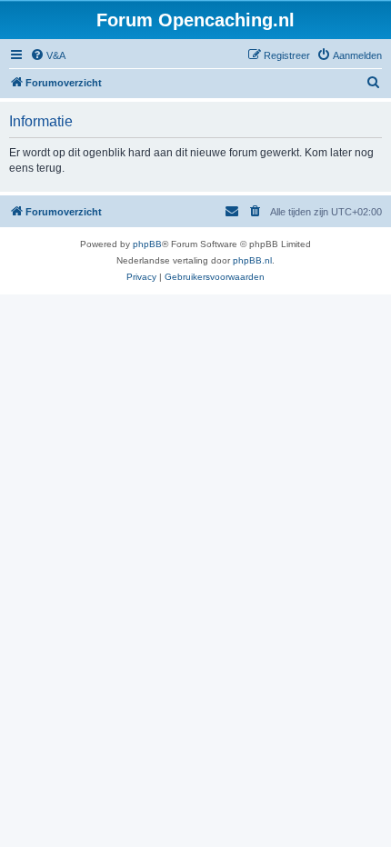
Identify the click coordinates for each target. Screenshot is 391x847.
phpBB (147, 244)
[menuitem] (47, 55)
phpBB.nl (252, 260)
